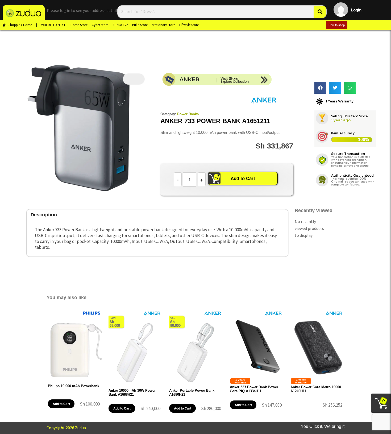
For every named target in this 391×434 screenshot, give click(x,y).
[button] (320, 88)
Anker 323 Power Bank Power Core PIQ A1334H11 (254, 389)
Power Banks (188, 113)
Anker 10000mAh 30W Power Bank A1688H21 (132, 392)
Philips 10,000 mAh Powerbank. (74, 386)
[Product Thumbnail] (133, 79)
